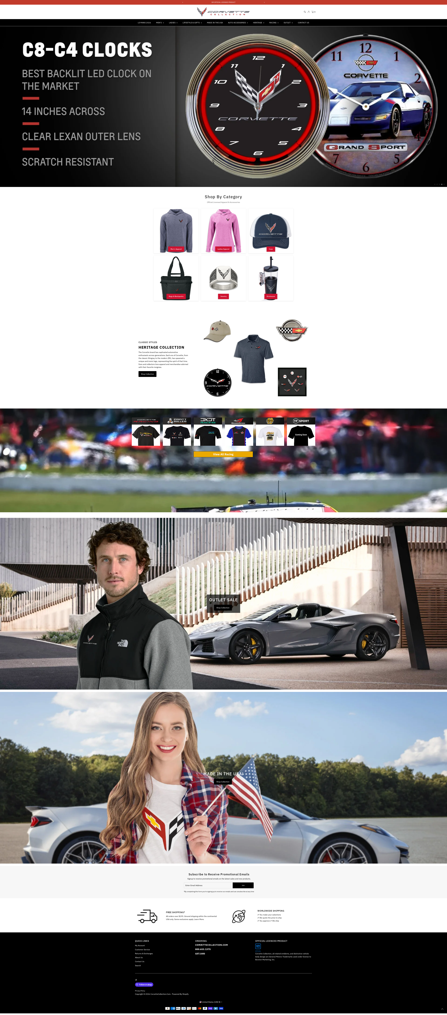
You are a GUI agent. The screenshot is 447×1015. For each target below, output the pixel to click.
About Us (139, 957)
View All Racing (223, 454)
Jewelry (223, 296)
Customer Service (142, 949)
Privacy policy (140, 991)
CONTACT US (303, 22)
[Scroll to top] (442, 1008)
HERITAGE (258, 22)
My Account (140, 945)
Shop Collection (147, 374)
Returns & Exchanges (144, 953)
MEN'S (159, 22)
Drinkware (271, 296)
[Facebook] (136, 980)
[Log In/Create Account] (309, 12)
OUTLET (287, 22)
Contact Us (139, 961)
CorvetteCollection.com (161, 994)
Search (138, 965)
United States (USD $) (211, 1002)
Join (243, 885)
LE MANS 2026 (144, 22)
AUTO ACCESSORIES (237, 22)
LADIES (172, 22)
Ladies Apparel (223, 249)
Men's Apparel (176, 249)
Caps (271, 249)
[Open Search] (305, 12)
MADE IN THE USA (215, 22)
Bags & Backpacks (176, 296)
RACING (273, 22)
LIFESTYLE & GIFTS (191, 22)
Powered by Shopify (180, 994)
